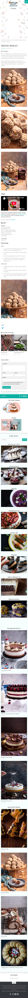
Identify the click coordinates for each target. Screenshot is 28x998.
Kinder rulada (4, 936)
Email (16, 372)
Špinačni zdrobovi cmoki (18, 352)
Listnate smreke (4, 849)
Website (4, 377)
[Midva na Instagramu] (22, 396)
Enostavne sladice (5, 40)
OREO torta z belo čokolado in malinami (10, 713)
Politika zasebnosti (10, 991)
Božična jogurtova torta (6, 801)
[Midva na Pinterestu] (24, 396)
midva (3, 48)
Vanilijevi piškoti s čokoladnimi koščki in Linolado (12, 967)
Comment (4, 363)
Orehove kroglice (5, 892)
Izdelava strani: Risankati (20, 991)
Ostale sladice (14, 40)
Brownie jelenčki (4, 352)
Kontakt (3, 991)
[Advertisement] (14, 24)
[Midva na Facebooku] (19, 396)
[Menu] (26, 1)
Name (4, 372)
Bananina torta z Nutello (6, 757)
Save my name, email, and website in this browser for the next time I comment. (12, 383)
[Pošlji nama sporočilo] (26, 396)
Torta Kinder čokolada (6, 670)
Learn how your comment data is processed (13, 392)
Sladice (8, 41)
